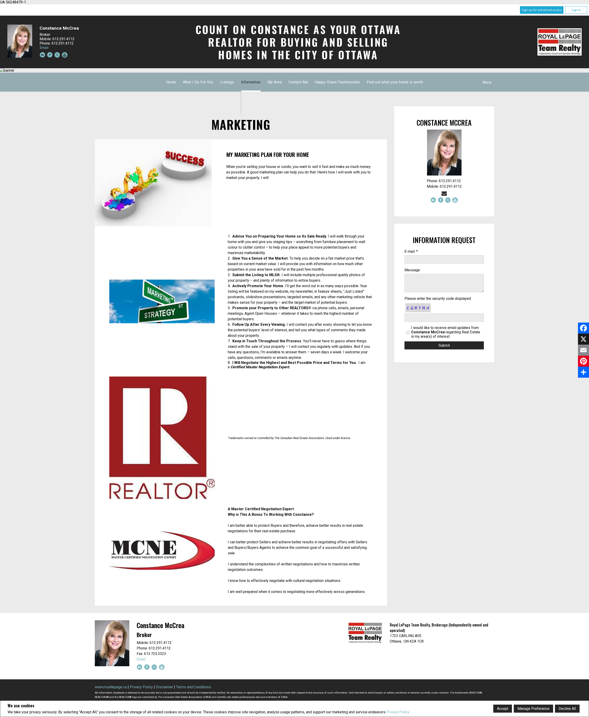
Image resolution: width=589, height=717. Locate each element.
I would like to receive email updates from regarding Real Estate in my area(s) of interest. (445, 332)
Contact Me (298, 82)
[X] (583, 339)
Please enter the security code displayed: (437, 298)
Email (44, 47)
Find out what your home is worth (395, 82)
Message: (412, 270)
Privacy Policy (397, 712)
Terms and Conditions (193, 687)
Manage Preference (533, 708)
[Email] (583, 350)
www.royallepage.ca (111, 687)
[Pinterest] (583, 361)
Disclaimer (164, 687)
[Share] (583, 372)
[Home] (559, 42)
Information (251, 82)
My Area (275, 82)
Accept (502, 708)
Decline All (567, 708)
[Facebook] (583, 328)
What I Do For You (198, 82)
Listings (227, 82)
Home (171, 82)
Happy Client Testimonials (337, 82)
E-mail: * (411, 251)
